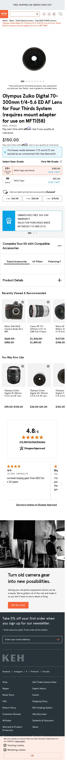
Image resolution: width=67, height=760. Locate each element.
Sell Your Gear (18, 605)
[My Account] (49, 14)
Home (4, 21)
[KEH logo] (13, 658)
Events (35, 695)
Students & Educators (43, 720)
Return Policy (9, 707)
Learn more (20, 741)
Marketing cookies (16, 750)
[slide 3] (36, 233)
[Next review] (61, 484)
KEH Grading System (42, 707)
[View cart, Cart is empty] (54, 14)
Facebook (6, 672)
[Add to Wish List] (22, 302)
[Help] (44, 14)
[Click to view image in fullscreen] (32, 55)
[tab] (17, 261)
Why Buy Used (39, 714)
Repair (5, 688)
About (35, 727)
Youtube (45, 672)
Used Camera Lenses (24, 21)
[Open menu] (60, 14)
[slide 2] (33, 233)
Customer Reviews (11, 714)
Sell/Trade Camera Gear (44, 682)
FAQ (4, 701)
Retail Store (8, 695)
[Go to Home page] (4, 14)
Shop (12, 21)
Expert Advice (39, 688)
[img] (32, 437)
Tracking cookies (15, 745)
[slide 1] (29, 233)
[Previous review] (3, 484)
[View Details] (13, 317)
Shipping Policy (39, 701)
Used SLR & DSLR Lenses (45, 21)
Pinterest (35, 672)
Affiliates (6, 720)
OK (32, 755)
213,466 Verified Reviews (32, 442)
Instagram (18, 672)
